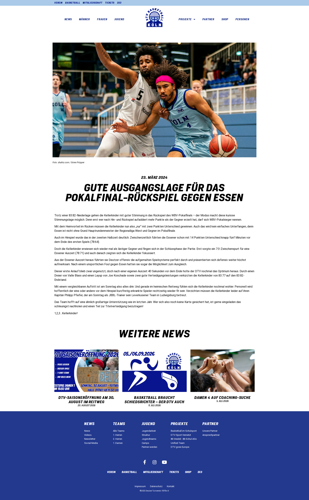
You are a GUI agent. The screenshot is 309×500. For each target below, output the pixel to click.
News (68, 19)
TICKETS (109, 2)
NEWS (89, 424)
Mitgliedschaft (92, 2)
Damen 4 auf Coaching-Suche (222, 397)
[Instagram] (154, 462)
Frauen (102, 19)
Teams (119, 424)
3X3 (119, 2)
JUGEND (148, 424)
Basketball (72, 2)
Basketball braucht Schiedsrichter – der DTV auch (154, 399)
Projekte (185, 19)
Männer (84, 19)
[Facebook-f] (144, 462)
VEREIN (58, 2)
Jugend (119, 19)
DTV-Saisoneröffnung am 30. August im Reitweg (86, 399)
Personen (242, 19)
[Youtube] (164, 462)
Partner (208, 19)
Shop (225, 19)
